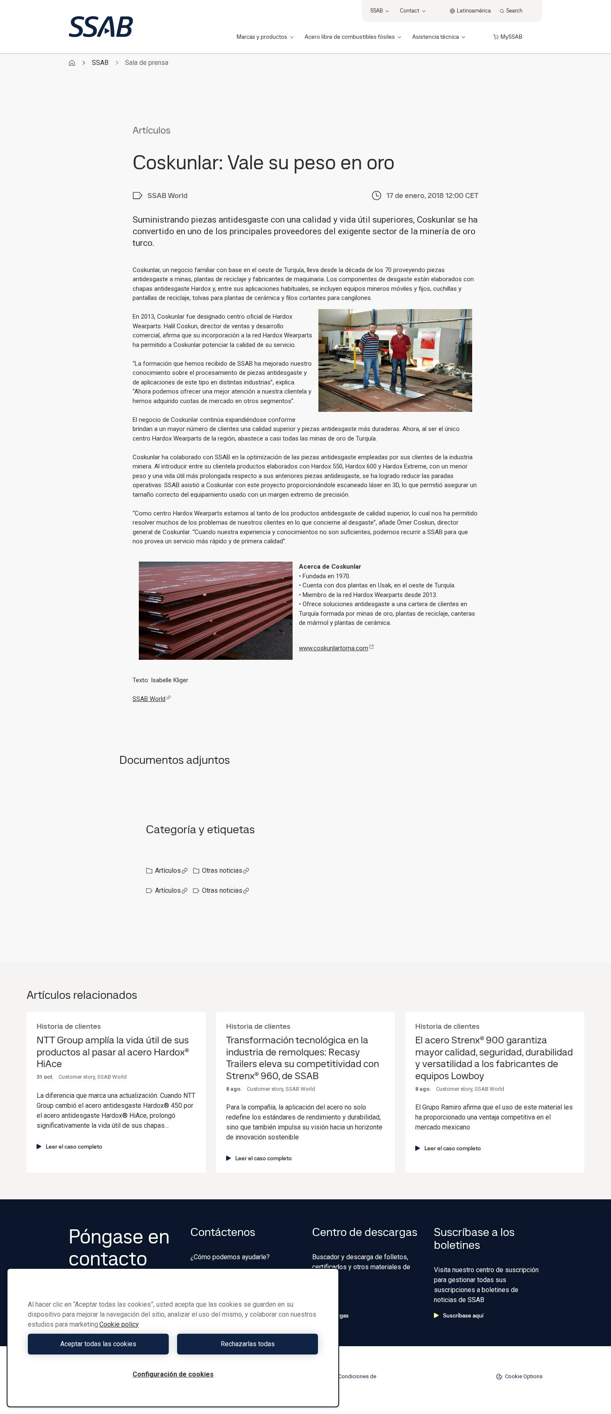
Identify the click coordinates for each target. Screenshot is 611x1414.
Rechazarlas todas (248, 1344)
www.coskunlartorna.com (333, 648)
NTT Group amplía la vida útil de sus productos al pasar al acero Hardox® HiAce (113, 1052)
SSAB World (149, 699)
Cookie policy (119, 1324)
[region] (173, 1337)
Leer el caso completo (74, 1146)
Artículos (168, 870)
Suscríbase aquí (463, 1315)
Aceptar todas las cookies (98, 1344)
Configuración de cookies (173, 1374)
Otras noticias (222, 870)
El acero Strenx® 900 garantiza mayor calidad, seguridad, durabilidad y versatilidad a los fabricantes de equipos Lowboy (494, 1058)
